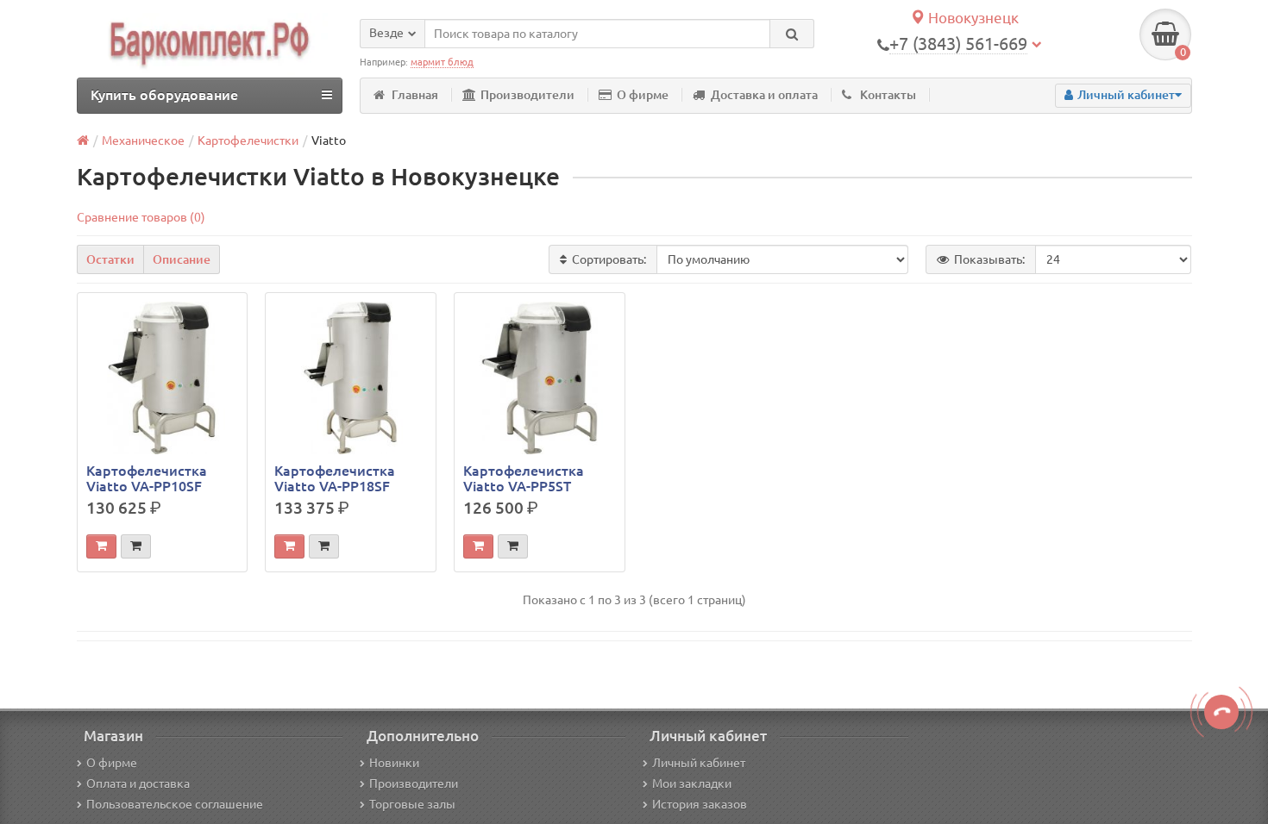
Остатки (110, 259)
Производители (527, 95)
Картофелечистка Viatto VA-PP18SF (334, 478)
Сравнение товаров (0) (141, 217)
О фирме (643, 95)
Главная (415, 95)
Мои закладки (691, 783)
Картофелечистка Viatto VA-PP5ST (523, 478)
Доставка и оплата (764, 95)
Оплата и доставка (138, 783)
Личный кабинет (698, 763)
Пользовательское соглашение (174, 804)
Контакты (888, 95)
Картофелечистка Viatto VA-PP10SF (146, 478)
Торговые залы (412, 804)
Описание (181, 259)
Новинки (394, 763)
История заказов (699, 804)
